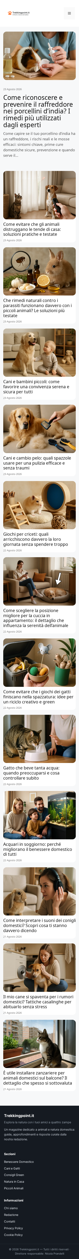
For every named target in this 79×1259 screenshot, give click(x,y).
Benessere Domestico (19, 1162)
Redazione (11, 1215)
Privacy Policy (13, 1228)
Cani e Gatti (12, 1168)
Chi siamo (11, 1208)
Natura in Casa (14, 1181)
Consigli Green (14, 1175)
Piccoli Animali (13, 1188)
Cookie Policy (13, 1235)
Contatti (9, 1221)
